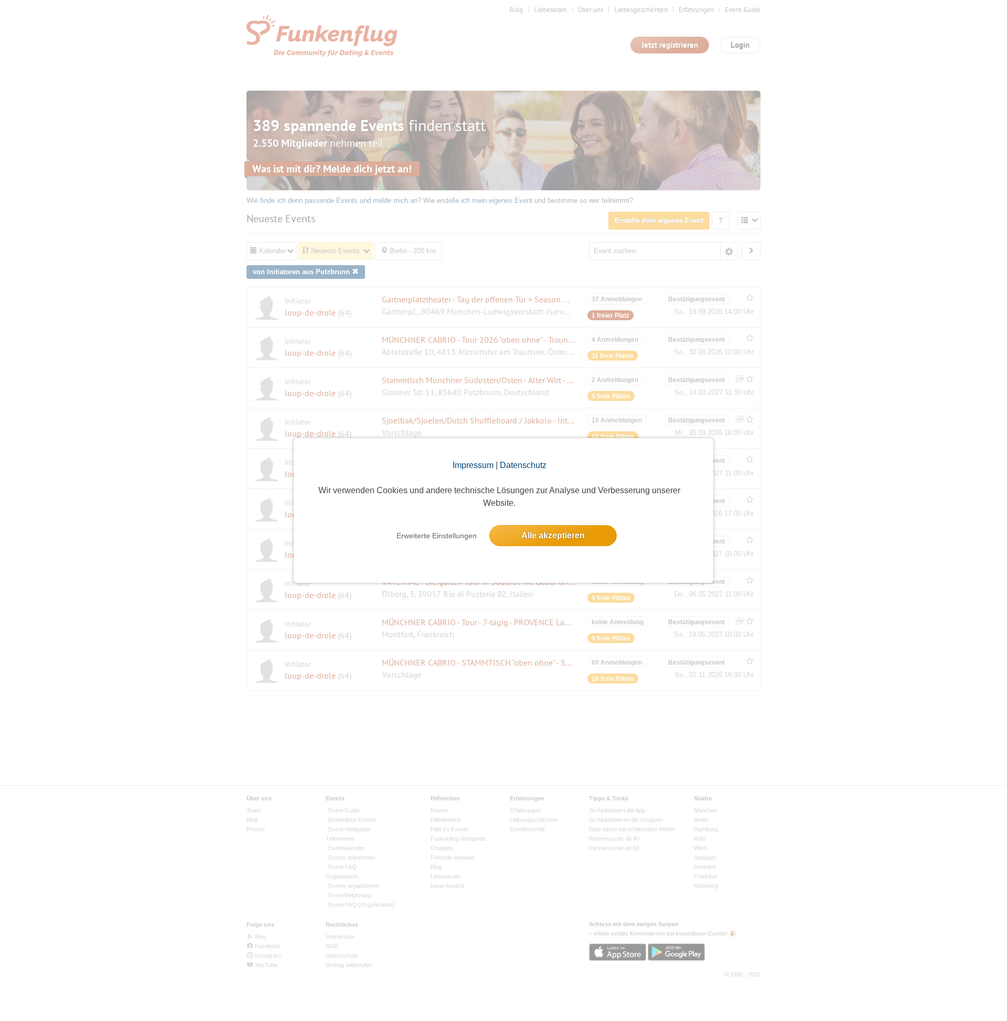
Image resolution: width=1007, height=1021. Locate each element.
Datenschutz (523, 465)
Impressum (473, 465)
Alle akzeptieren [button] (553, 535)
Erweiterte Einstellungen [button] (437, 535)
